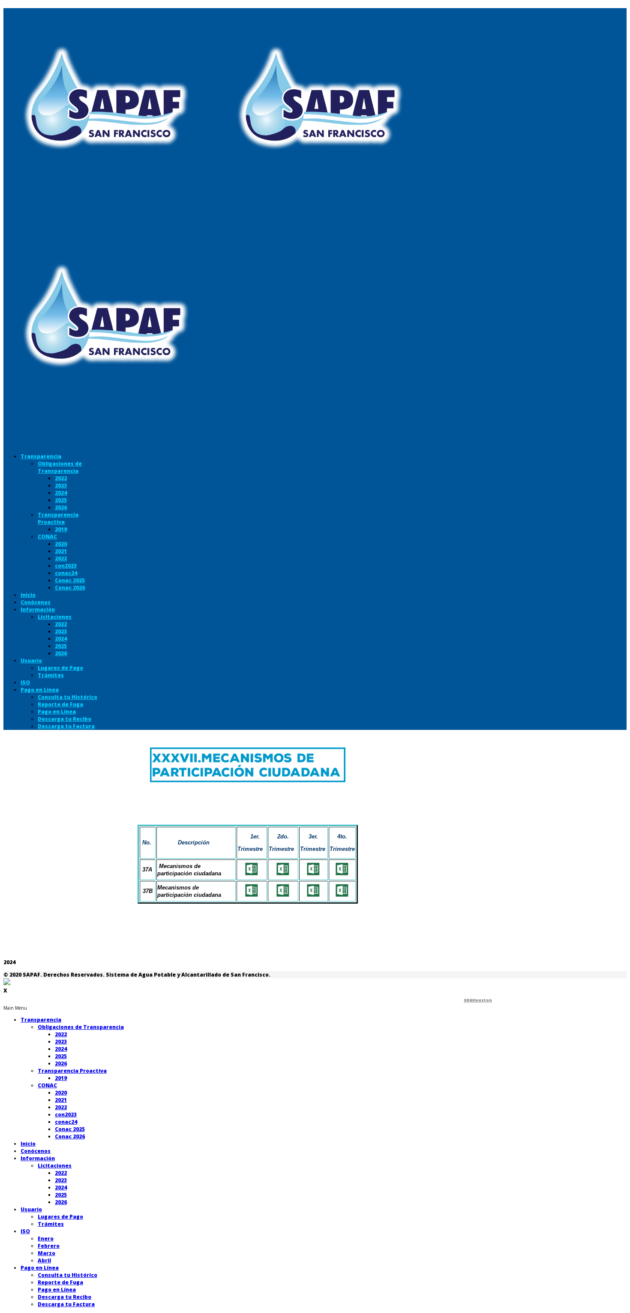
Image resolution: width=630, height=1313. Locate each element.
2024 (61, 492)
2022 (61, 478)
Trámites (51, 675)
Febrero (49, 1245)
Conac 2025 (70, 580)
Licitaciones (55, 616)
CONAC (47, 536)
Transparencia (41, 456)
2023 (61, 485)
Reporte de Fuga (60, 704)
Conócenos (36, 602)
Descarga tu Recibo (64, 719)
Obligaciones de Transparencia (60, 467)
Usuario (31, 660)
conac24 (66, 573)
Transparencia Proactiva (58, 518)
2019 (61, 529)
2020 (61, 544)
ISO (25, 682)
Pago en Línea (40, 689)
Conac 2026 (70, 587)
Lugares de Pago (60, 668)
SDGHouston (478, 1000)
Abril (44, 1260)
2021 (61, 551)
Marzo (46, 1253)
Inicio (28, 595)
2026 (61, 507)
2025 (61, 500)
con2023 (66, 565)
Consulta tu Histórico (67, 697)
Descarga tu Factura (66, 726)
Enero (46, 1238)
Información (38, 609)
